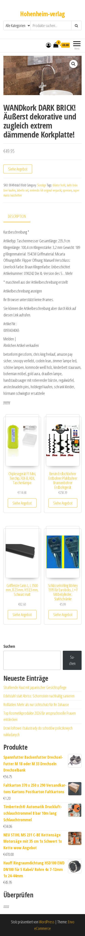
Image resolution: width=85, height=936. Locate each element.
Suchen (9, 646)
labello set (22, 190)
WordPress (46, 921)
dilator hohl (59, 185)
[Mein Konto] (48, 45)
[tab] (20, 216)
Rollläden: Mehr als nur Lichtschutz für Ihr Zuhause (36, 704)
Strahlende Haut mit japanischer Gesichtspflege (34, 687)
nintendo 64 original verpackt (45, 190)
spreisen (67, 190)
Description (17, 216)
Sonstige (41, 185)
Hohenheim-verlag (42, 13)
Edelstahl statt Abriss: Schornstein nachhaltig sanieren (39, 696)
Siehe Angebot (17, 169)
